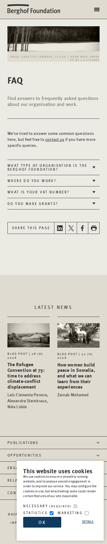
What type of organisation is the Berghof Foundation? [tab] (47, 167)
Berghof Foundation (35, 9)
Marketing (70, 512)
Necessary (47, 505)
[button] (97, 9)
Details (88, 521)
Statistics (35, 512)
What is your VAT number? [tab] (38, 192)
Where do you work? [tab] (31, 180)
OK (42, 522)
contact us (54, 139)
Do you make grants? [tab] (32, 203)
